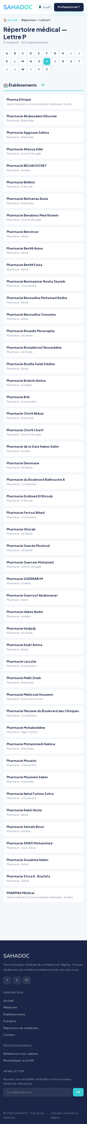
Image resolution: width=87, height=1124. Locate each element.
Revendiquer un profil (18, 1060)
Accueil (8, 1001)
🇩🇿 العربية (44, 7)
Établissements (14, 1014)
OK (78, 1092)
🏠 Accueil (10, 20)
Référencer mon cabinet (20, 1054)
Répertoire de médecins (20, 1028)
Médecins (10, 1007)
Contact (9, 1035)
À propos (9, 1021)
